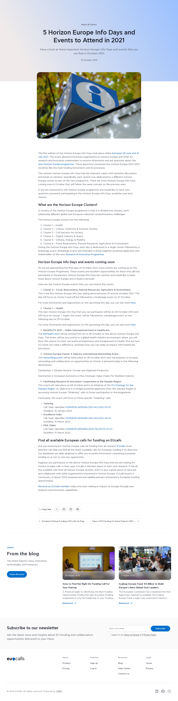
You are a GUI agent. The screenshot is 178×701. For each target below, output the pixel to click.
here (133, 303)
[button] (57, 509)
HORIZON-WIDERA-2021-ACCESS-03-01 (88, 407)
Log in (93, 668)
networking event (53, 358)
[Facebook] (163, 691)
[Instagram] (169, 691)
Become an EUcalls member (53, 486)
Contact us (123, 674)
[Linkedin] (157, 691)
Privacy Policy (150, 635)
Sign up (94, 663)
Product (67, 663)
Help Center (124, 668)
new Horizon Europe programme (56, 164)
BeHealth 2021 (51, 334)
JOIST (59, 691)
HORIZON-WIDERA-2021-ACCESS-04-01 (88, 418)
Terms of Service (131, 635)
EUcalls (121, 446)
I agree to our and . (133, 635)
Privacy (149, 668)
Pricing (66, 668)
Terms (149, 663)
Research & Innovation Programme (85, 254)
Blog (120, 663)
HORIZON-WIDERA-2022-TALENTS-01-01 (89, 429)
